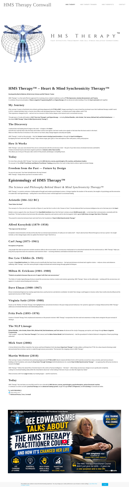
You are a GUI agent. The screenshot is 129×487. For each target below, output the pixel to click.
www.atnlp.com (15, 392)
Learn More (92, 483)
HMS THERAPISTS (108, 4)
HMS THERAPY (70, 4)
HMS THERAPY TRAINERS (88, 4)
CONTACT (122, 4)
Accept (105, 484)
